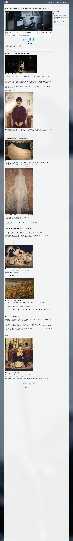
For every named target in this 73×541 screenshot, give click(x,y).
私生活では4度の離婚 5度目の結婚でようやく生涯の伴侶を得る (14, 47)
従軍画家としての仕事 (9, 49)
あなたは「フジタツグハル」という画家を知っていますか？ (14, 45)
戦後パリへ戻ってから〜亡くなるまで (11, 50)
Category (51, 2)
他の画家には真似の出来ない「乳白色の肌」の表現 (13, 46)
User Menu (57, 2)
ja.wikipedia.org (9, 223)
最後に (55, 22)
